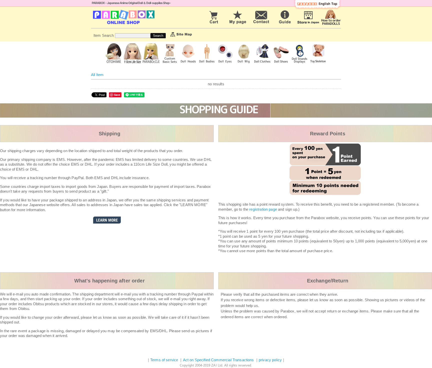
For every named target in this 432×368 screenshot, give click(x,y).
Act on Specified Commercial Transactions (219, 360)
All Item (97, 75)
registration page (263, 209)
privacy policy (270, 360)
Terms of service (164, 360)
